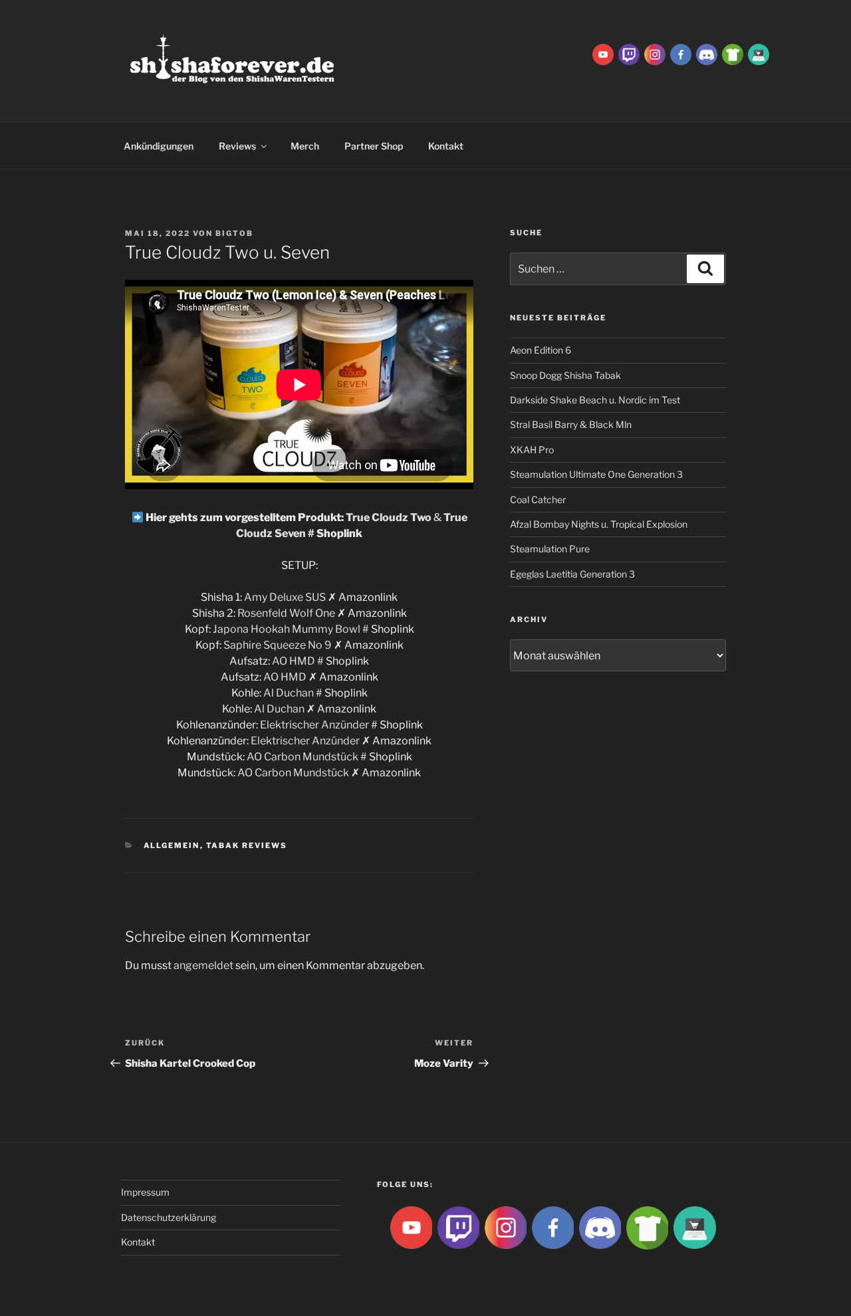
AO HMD (293, 661)
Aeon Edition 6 (540, 350)
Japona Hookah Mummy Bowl (286, 629)
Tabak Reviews (247, 845)
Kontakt (445, 146)
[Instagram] (655, 53)
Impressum (145, 1192)
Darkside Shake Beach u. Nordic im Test (595, 399)
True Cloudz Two (388, 517)
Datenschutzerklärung (168, 1217)
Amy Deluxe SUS (285, 597)
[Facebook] (681, 53)
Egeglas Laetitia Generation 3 (572, 574)
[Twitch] (629, 53)
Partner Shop (373, 146)
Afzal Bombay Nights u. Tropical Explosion (598, 524)
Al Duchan (288, 693)
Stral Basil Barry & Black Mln (571, 424)
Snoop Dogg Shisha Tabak (565, 375)
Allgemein (172, 845)
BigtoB (234, 233)
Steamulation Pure (550, 548)
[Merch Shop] (733, 53)
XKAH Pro (532, 449)
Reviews (237, 146)
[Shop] (759, 53)
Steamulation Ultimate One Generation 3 (596, 474)
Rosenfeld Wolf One (286, 613)
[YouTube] (603, 53)
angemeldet (203, 965)
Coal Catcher (538, 499)
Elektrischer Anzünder (314, 724)
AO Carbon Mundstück (302, 756)
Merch (305, 146)
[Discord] (707, 53)
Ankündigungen (158, 146)
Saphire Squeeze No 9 (277, 645)
